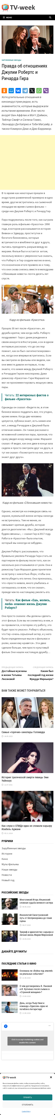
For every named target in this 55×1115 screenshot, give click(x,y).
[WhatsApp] (39, 90)
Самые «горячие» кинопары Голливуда (23, 732)
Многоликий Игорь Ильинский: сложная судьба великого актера (36, 901)
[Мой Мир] (11, 90)
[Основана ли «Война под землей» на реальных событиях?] (10, 971)
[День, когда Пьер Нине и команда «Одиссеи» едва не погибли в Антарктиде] (10, 1003)
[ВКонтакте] (18, 90)
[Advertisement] (27, 162)
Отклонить (27, 1104)
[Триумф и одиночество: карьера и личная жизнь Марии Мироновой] (10, 932)
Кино (5, 859)
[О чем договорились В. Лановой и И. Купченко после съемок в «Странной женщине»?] (10, 986)
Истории (7, 853)
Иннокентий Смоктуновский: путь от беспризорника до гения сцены (36, 918)
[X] (32, 90)
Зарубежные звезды (11, 60)
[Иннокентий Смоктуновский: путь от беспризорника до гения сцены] (10, 915)
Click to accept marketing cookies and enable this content (27, 1041)
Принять (27, 1097)
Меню (9, 17)
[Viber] (46, 90)
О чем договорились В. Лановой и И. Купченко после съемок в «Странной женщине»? (36, 989)
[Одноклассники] (4, 90)
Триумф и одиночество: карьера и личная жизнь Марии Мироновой (36, 933)
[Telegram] (25, 90)
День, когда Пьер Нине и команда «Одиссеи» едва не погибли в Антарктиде (34, 1006)
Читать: (27, 397)
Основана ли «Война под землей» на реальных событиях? (36, 972)
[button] (51, 1077)
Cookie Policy (26, 1111)
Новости (7, 874)
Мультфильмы (10, 864)
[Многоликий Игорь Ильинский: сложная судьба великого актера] (10, 900)
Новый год (8, 880)
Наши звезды (9, 869)
